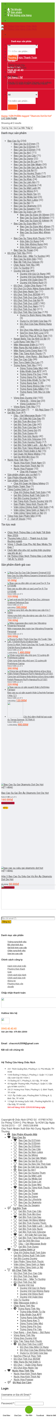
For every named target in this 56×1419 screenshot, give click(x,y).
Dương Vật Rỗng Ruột (31, 282)
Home (4, 116)
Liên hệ (11, 71)
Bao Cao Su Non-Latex (26, 199)
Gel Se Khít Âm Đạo (24, 456)
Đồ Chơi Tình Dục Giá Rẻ (27, 300)
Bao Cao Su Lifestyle (25, 185)
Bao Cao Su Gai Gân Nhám (28, 164)
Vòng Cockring (28, 403)
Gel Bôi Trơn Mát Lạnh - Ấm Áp (30, 445)
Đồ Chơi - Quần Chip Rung (28, 285)
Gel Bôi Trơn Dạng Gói (25, 430)
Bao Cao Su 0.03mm (24, 149)
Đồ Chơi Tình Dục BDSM (27, 294)
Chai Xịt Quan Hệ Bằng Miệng (29, 483)
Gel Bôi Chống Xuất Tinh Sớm (29, 495)
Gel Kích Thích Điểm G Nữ (27, 451)
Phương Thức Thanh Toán (22, 57)
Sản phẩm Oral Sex (17, 480)
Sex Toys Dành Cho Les (27, 362)
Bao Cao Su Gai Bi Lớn (26, 161)
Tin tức (11, 60)
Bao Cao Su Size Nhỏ (25, 223)
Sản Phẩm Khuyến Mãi (19, 477)
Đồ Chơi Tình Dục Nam (26, 306)
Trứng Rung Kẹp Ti (30, 383)
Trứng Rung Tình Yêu (25, 365)
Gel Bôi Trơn (14, 412)
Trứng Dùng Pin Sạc (30, 374)
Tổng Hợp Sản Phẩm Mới (21, 516)
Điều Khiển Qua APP (31, 371)
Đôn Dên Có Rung (29, 241)
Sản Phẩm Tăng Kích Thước (29, 504)
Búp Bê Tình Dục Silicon (27, 262)
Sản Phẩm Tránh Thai (18, 486)
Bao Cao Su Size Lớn (25, 211)
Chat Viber (6, 1415)
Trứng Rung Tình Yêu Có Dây (35, 391)
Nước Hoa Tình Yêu (17, 459)
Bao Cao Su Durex (23, 158)
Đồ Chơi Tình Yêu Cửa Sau (28, 312)
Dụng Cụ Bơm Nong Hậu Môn (36, 315)
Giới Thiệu (13, 54)
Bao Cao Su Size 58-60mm (34, 217)
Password (7, 1403)
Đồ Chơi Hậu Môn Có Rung (34, 329)
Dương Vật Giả (22, 270)
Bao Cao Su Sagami (24, 208)
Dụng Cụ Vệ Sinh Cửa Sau (34, 321)
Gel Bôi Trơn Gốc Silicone (27, 439)
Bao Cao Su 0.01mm (24, 143)
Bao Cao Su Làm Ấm (25, 182)
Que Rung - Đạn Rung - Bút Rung (31, 356)
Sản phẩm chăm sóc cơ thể (22, 474)
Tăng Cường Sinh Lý (18, 489)
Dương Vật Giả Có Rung (32, 273)
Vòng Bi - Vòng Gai (30, 400)
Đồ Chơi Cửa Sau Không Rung (36, 324)
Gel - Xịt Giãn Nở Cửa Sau (27, 418)
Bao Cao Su (13, 140)
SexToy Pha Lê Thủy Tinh (33, 335)
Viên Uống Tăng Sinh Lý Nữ (28, 513)
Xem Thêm (8, 803)
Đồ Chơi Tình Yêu (16, 253)
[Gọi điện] (29, 1410)
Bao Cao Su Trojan (23, 250)
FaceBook (40, 1415)
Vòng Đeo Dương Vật (25, 397)
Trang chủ (13, 48)
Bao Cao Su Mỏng (23, 191)
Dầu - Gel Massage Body (27, 415)
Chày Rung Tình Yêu (24, 264)
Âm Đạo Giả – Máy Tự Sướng (29, 1279)
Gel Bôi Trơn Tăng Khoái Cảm (29, 448)
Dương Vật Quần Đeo (31, 279)
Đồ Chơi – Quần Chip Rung (28, 1364)
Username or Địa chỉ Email (16, 1394)
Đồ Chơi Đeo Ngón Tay (26, 291)
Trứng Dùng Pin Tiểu (31, 377)
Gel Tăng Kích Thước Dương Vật (31, 501)
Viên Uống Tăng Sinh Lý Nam (29, 510)
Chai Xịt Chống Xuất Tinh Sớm (30, 492)
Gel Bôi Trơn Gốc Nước (26, 436)
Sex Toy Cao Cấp (23, 359)
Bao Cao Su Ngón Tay (25, 194)
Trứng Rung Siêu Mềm (32, 389)
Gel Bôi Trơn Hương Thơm (27, 442)
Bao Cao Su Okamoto (25, 205)
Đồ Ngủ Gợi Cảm (16, 409)
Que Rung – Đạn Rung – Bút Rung (32, 1332)
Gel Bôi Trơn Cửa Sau (25, 427)
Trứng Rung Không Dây (32, 386)
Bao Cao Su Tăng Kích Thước (29, 238)
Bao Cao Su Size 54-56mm (34, 214)
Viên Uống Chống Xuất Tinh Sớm (31, 507)
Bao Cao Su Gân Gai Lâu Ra (28, 167)
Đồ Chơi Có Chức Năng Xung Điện (32, 288)
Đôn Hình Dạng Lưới (31, 247)
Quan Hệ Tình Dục (17, 67)
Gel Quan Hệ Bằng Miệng (27, 453)
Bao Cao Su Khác (23, 179)
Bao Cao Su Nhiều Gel (25, 197)
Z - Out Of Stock (16, 518)
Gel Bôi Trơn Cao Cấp (25, 424)
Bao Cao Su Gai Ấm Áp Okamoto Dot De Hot (25, 792)
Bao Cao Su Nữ (22, 202)
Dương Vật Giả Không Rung (34, 276)
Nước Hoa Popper (23, 468)
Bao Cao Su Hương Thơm (27, 173)
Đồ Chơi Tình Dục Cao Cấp (28, 297)
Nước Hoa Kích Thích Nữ (27, 465)
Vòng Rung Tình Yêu (24, 406)
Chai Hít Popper (28, 471)
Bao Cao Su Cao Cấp (25, 155)
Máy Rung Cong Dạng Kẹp (28, 350)
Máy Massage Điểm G (26, 344)
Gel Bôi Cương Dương (25, 498)
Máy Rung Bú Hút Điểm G (27, 347)
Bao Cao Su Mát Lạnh (25, 188)
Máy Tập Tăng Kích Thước (28, 353)
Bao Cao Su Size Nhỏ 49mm (35, 232)
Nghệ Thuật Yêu (17, 65)
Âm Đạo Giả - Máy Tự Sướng (29, 256)
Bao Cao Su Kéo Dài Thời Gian (30, 176)
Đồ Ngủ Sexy (42, 409)
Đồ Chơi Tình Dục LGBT (26, 303)
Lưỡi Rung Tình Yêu (24, 341)
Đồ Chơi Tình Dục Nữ (25, 309)
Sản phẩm (13, 51)
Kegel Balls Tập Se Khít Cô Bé (30, 338)
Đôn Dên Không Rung (31, 244)
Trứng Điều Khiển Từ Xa (32, 380)
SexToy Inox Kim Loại (32, 332)
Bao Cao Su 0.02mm (24, 146)
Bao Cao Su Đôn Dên (25, 259)
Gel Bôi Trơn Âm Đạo (25, 421)
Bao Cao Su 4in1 (22, 152)
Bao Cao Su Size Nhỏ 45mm (35, 226)
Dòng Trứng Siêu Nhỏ (31, 368)
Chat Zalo (17, 1415)
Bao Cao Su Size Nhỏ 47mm (35, 229)
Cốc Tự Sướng (21, 267)
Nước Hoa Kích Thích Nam (28, 462)
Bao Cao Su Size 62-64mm (34, 220)
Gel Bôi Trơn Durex (24, 433)
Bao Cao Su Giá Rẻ (24, 170)
